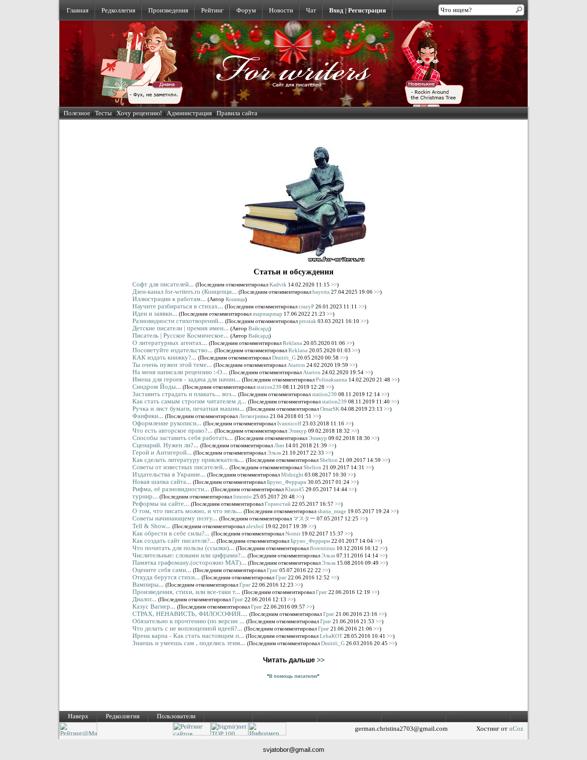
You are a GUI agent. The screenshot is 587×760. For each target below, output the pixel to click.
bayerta (321, 292)
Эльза (274, 452)
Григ (272, 570)
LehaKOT (331, 636)
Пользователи (176, 716)
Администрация (189, 113)
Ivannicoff (289, 423)
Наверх (78, 716)
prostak (307, 321)
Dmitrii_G (284, 357)
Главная (78, 10)
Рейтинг (212, 10)
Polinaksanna (331, 379)
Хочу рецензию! (139, 113)
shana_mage (332, 511)
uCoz (516, 728)
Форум (246, 10)
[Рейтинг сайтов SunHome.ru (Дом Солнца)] (192, 733)
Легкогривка (254, 416)
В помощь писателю (293, 676)
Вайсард (258, 328)
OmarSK (329, 409)
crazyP (306, 306)
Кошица (235, 299)
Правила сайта (237, 113)
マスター (304, 518)
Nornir (292, 533)
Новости (281, 10)
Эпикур (297, 431)
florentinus (322, 548)
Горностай (277, 504)
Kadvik (278, 284)
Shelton (329, 460)
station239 (269, 387)
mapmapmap (267, 314)
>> (334, 284)
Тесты (103, 113)
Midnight (292, 474)
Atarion (296, 365)
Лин (279, 445)
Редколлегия (118, 10)
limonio (242, 496)
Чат (311, 10)
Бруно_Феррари (286, 482)
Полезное (77, 113)
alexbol (255, 526)
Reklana (292, 343)
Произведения (168, 10)
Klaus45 (294, 489)
